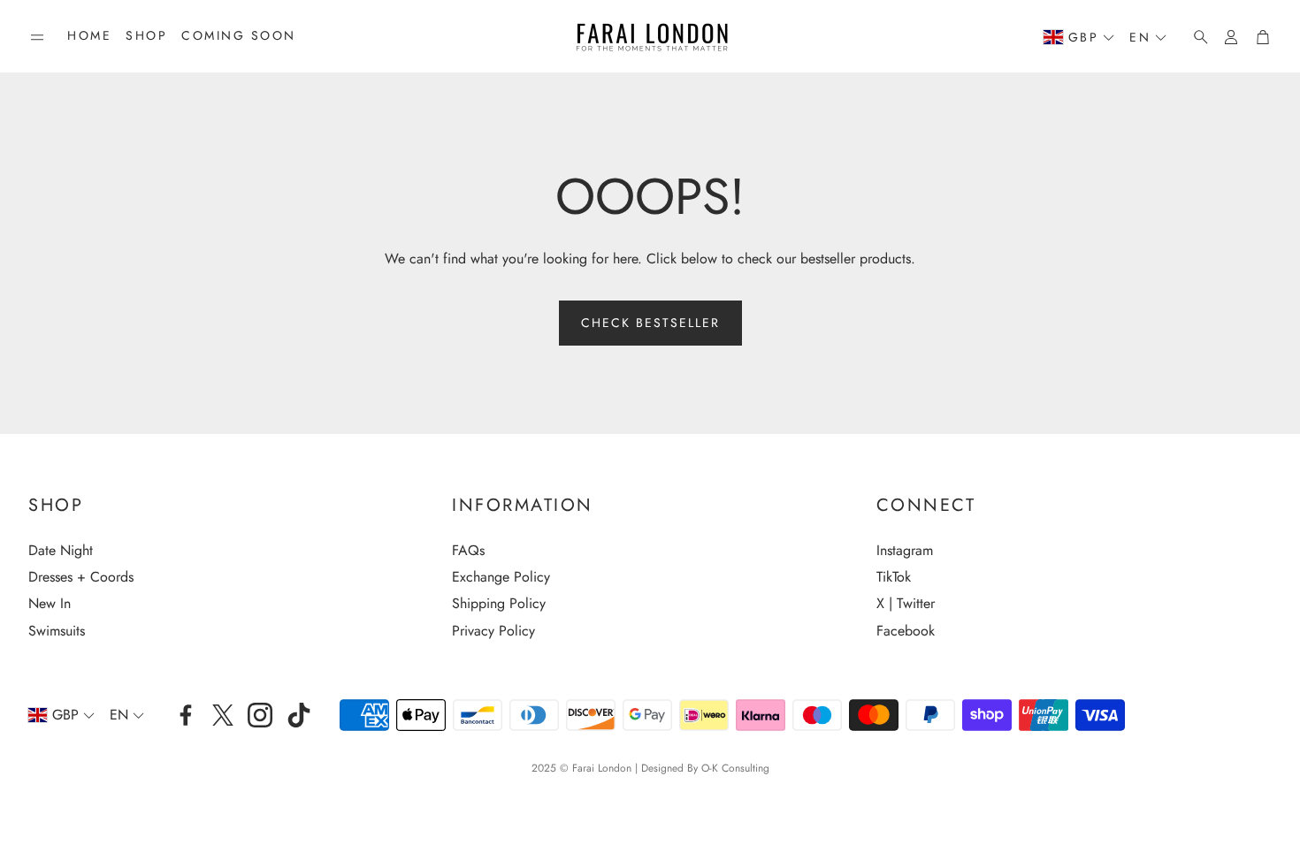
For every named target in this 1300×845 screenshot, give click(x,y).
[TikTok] (299, 715)
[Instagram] (260, 715)
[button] (37, 37)
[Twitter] (222, 715)
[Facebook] (185, 715)
